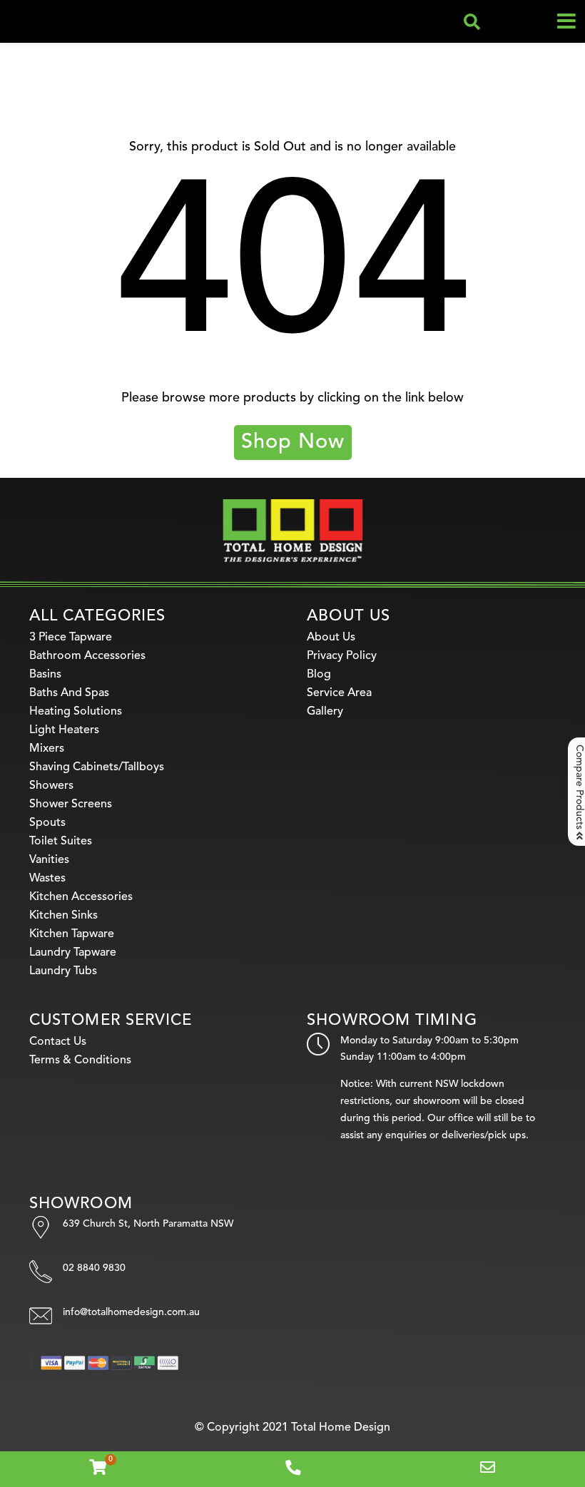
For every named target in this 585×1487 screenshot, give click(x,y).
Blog (319, 674)
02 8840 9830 (94, 1268)
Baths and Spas (69, 693)
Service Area (339, 693)
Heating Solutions (75, 711)
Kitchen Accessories (81, 897)
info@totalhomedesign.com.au (131, 1312)
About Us (331, 637)
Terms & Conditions (80, 1060)
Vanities (49, 860)
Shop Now (293, 442)
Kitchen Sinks (63, 915)
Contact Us (57, 1042)
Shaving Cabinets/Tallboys (96, 767)
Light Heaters (64, 730)
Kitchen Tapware (71, 934)
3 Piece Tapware (70, 637)
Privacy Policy (342, 656)
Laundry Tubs (63, 971)
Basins (45, 674)
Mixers (46, 749)
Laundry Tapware (72, 953)
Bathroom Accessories (87, 656)
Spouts (47, 823)
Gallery (325, 711)
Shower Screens (70, 804)
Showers (51, 786)
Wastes (47, 878)
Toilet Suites (60, 841)
